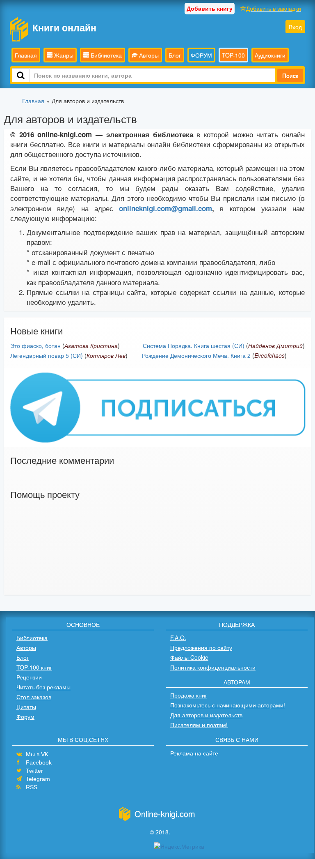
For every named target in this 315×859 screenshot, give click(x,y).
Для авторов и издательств (206, 715)
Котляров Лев (106, 355)
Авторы (148, 55)
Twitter (34, 771)
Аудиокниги (270, 55)
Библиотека (105, 55)
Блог (175, 55)
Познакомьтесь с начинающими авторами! (227, 705)
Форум (25, 716)
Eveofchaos (269, 355)
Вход (295, 27)
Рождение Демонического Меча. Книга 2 (196, 355)
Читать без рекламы (43, 687)
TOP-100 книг (34, 667)
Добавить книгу (210, 8)
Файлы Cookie (189, 657)
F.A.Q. (178, 637)
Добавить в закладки (273, 8)
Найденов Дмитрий (275, 345)
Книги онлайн (64, 27)
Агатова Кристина (91, 345)
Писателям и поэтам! (199, 725)
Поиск (290, 75)
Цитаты (26, 706)
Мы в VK (37, 754)
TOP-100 (233, 55)
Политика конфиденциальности (213, 667)
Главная (26, 55)
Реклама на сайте (194, 753)
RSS (31, 787)
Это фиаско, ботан (35, 345)
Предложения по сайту (201, 647)
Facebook (39, 762)
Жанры (62, 55)
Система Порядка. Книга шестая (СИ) (193, 345)
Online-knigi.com (165, 814)
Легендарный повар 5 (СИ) (46, 355)
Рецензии (29, 677)
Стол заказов (33, 697)
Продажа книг (188, 695)
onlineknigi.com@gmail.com (165, 208)
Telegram (38, 779)
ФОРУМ (201, 55)
